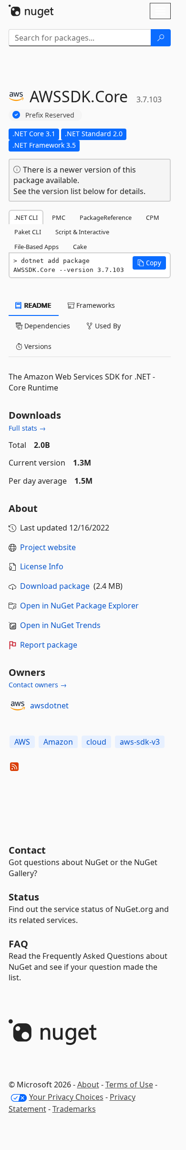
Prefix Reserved (49, 114)
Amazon (58, 742)
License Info (41, 566)
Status (24, 896)
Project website (48, 547)
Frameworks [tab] (94, 305)
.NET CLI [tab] (26, 217)
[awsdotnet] (17, 706)
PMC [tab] (58, 217)
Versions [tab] (37, 346)
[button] (149, 263)
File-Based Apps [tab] (36, 246)
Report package (48, 645)
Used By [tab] (107, 325)
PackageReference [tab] (106, 217)
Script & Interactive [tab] (82, 232)
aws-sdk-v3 (140, 742)
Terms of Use (129, 1084)
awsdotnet (49, 705)
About (88, 1084)
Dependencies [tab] (46, 325)
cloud (96, 742)
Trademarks (74, 1109)
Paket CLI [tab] (27, 232)
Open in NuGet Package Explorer (79, 605)
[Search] (161, 37)
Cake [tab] (80, 246)
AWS (22, 742)
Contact (27, 850)
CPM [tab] (152, 217)
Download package (55, 586)
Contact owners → (38, 684)
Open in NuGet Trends (60, 625)
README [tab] (37, 305)
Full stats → (27, 428)
